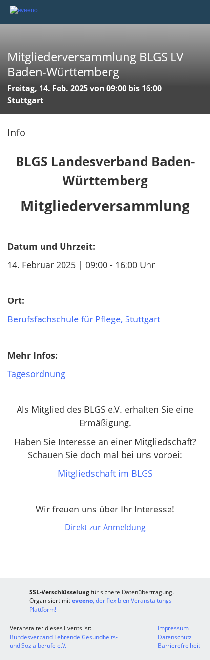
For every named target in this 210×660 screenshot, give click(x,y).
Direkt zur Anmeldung (105, 527)
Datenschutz (175, 637)
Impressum (173, 628)
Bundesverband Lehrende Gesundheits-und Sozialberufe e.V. (64, 641)
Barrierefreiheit (179, 645)
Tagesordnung (36, 374)
